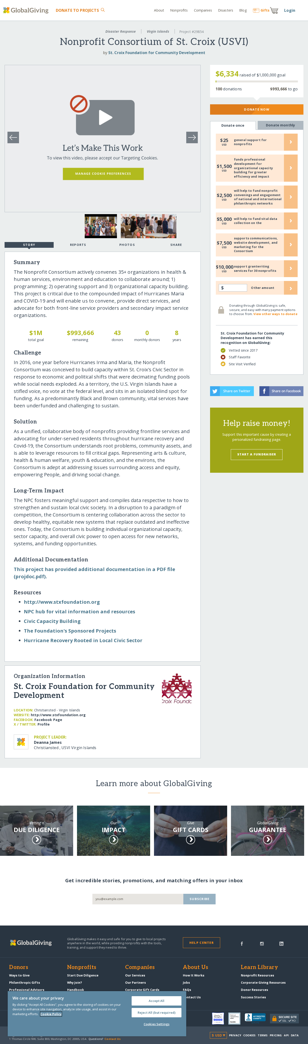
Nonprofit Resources (257, 975)
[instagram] (262, 943)
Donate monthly (280, 125)
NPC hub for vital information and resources (79, 611)
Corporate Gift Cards (142, 990)
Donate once (232, 125)
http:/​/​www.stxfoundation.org (62, 602)
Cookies (249, 1035)
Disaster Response (120, 31)
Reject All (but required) (156, 1012)
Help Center (201, 942)
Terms (263, 1035)
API (286, 1035)
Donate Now (256, 109)
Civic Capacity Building (52, 621)
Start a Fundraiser (256, 454)
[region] (97, 1013)
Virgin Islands (158, 31)
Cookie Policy (51, 1014)
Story (29, 244)
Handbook (75, 990)
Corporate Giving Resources (263, 982)
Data (295, 1035)
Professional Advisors (26, 990)
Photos (127, 244)
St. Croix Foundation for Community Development (156, 52)
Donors (18, 967)
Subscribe (200, 899)
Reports (78, 244)
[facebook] (242, 943)
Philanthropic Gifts (24, 982)
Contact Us (192, 997)
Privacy (235, 1035)
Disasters (225, 10)
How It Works (193, 975)
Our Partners (135, 982)
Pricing (276, 1035)
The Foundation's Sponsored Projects (70, 631)
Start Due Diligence (82, 975)
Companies (203, 10)
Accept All (156, 1001)
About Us (195, 967)
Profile (44, 724)
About (159, 10)
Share (176, 244)
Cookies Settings (156, 1024)
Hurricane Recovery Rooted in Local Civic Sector (83, 640)
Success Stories (253, 997)
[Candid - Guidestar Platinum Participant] (236, 1019)
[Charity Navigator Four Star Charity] (220, 1019)
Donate (77, 10)
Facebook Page (48, 719)
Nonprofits (179, 10)
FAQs (187, 990)
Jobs (186, 982)
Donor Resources (254, 990)
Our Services (135, 975)
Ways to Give (19, 975)
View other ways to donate (275, 314)
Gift (265, 10)
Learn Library (259, 967)
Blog (243, 10)
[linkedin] (281, 943)
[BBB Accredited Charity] (257, 1018)
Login (289, 10)
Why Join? (74, 982)
